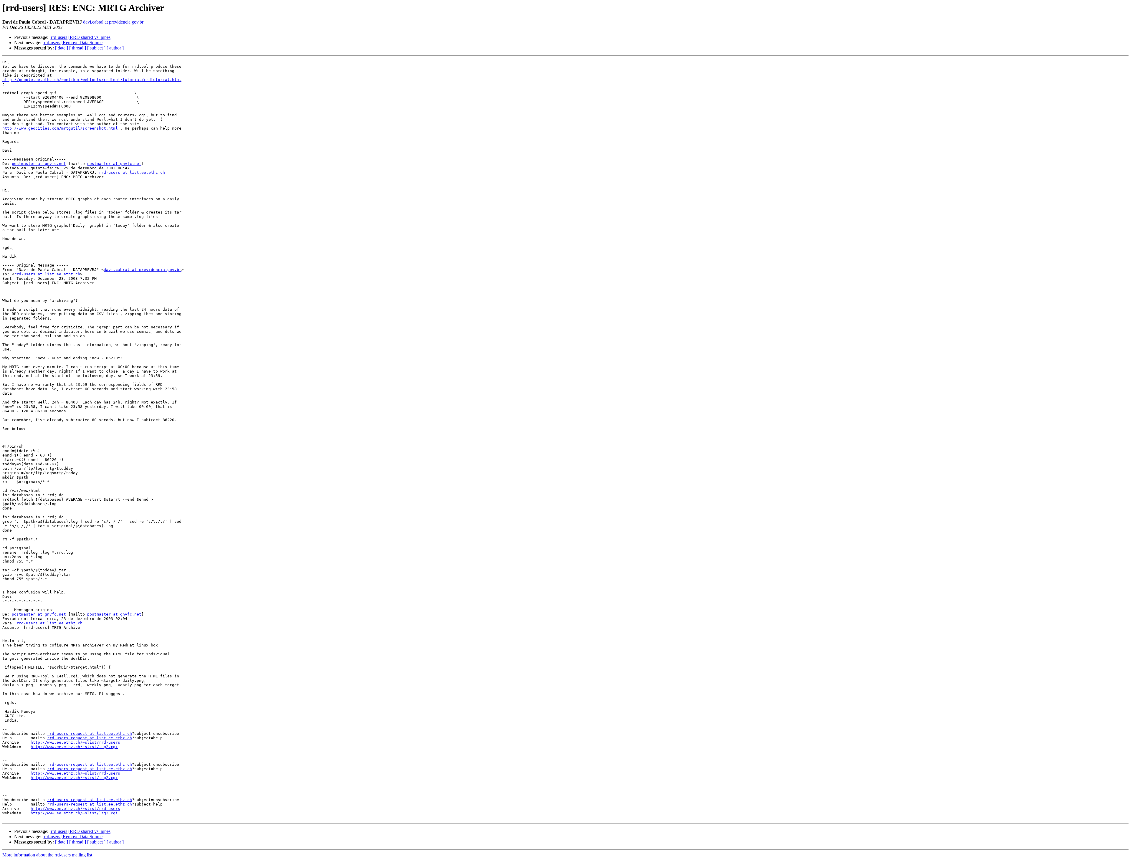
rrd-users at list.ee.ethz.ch (132, 172)
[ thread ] (77, 47)
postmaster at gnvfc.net (39, 163)
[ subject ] (96, 47)
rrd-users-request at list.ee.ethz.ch (89, 733)
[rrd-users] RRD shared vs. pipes (79, 37)
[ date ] (61, 47)
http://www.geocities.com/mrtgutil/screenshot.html (60, 128)
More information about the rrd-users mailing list (47, 854)
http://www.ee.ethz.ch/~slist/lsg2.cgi (74, 747)
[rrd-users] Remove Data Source (72, 42)
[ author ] (115, 47)
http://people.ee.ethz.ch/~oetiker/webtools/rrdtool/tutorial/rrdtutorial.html (91, 79)
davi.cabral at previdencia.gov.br (113, 21)
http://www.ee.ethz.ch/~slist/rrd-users (75, 742)
